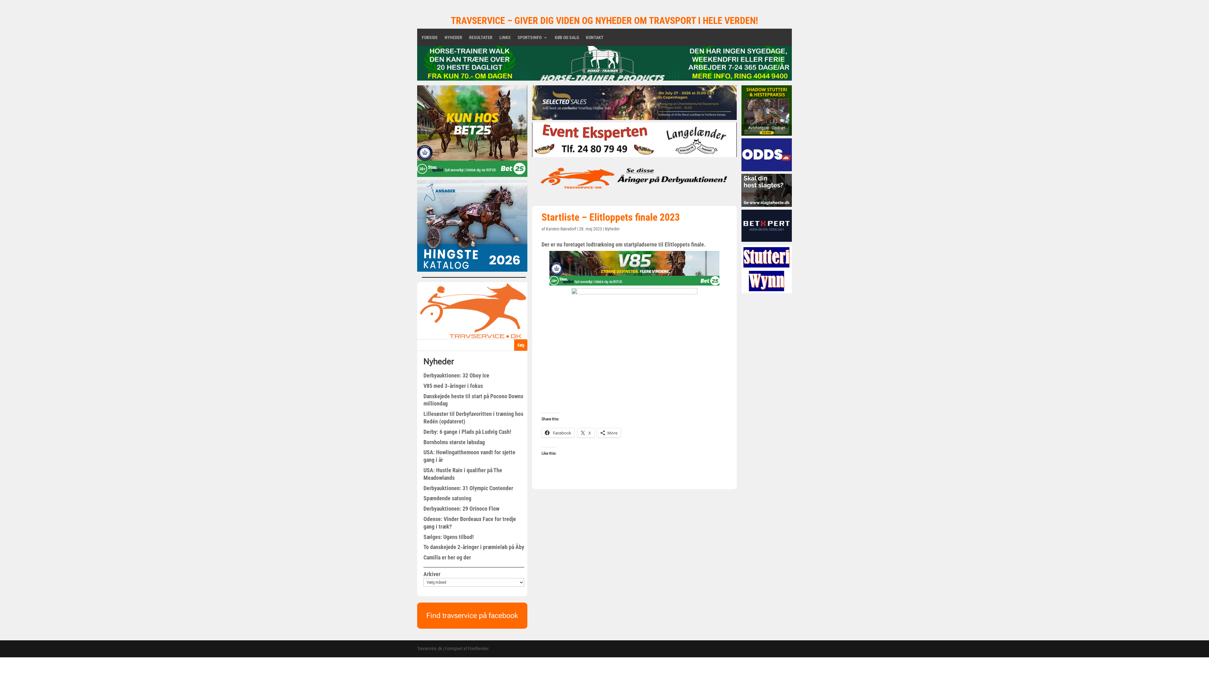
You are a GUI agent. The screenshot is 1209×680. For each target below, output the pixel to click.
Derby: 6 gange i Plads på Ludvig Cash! (467, 431)
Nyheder (453, 37)
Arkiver (431, 574)
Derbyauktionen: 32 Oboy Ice (456, 375)
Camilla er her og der (447, 557)
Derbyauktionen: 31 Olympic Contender (468, 488)
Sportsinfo (530, 37)
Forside (430, 37)
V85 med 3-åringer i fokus (453, 385)
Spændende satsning (447, 498)
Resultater (480, 37)
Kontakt (595, 37)
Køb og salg (567, 37)
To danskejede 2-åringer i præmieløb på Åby (473, 547)
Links (505, 37)
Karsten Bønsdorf (561, 228)
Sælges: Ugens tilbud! (448, 537)
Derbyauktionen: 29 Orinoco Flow (461, 508)
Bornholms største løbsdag (454, 442)
